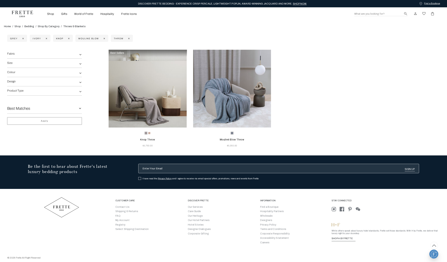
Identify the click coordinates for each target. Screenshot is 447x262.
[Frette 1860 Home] (20, 13)
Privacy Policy (165, 178)
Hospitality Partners (272, 211)
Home (7, 26)
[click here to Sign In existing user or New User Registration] (415, 14)
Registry (120, 224)
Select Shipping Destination (132, 229)
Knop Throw (147, 139)
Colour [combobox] (11, 72)
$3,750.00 (148, 145)
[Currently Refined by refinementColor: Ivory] (46, 38)
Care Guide (194, 211)
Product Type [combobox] (15, 90)
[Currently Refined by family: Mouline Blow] (104, 38)
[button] (433, 254)
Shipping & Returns (126, 211)
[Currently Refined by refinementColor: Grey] (22, 38)
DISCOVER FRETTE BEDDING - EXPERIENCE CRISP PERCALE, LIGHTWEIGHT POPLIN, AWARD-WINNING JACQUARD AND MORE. (222, 3)
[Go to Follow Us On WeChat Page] (359, 209)
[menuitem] (46, 14)
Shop (17, 26)
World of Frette (83, 13)
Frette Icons (129, 13)
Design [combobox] (11, 81)
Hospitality (107, 13)
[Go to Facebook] (344, 209)
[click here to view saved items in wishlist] (424, 14)
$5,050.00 (232, 145)
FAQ (117, 216)
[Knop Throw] (147, 89)
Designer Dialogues (199, 229)
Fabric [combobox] (11, 53)
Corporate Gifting (198, 233)
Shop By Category (49, 26)
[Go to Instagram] (336, 209)
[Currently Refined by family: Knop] (68, 38)
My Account (122, 220)
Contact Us (122, 207)
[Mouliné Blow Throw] (232, 89)
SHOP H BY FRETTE (342, 238)
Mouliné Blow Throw (232, 139)
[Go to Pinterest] (352, 209)
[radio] (149, 133)
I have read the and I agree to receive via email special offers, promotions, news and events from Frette (200, 178)
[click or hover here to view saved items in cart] (432, 14)
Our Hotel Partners (199, 220)
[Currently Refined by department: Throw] (128, 38)
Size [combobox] (10, 62)
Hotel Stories (196, 224)
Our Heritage (195, 216)
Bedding (29, 26)
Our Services (195, 207)
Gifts (64, 13)
